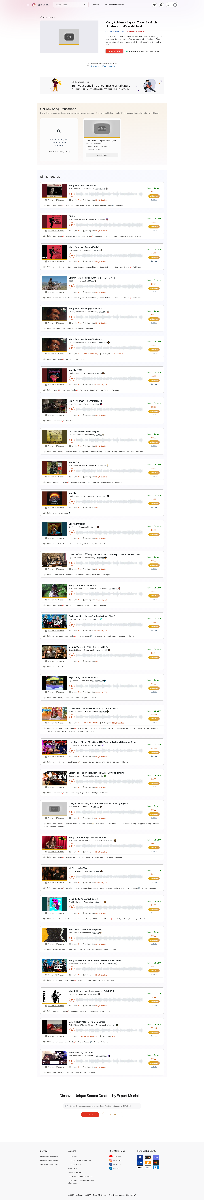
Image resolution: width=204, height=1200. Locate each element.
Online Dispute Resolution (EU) (80, 1176)
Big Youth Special (77, 523)
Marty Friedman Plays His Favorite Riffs (87, 837)
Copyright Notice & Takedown (79, 1160)
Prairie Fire (74, 462)
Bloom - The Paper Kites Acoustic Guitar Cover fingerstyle (96, 772)
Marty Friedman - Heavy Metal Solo (85, 400)
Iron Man (73, 493)
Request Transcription (49, 1160)
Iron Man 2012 (75, 370)
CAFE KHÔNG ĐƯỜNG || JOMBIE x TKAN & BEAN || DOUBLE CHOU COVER (104, 554)
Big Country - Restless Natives (83, 677)
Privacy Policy (73, 1168)
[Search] (85, 4)
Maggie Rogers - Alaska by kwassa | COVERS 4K (92, 991)
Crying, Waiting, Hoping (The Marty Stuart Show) (92, 616)
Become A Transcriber (49, 1164)
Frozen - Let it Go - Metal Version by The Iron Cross (93, 708)
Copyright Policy (74, 1164)
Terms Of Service (74, 1172)
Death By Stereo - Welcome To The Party (88, 646)
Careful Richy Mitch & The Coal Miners (87, 1022)
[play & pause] (71, 194)
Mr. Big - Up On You (78, 868)
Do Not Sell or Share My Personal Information (81, 1181)
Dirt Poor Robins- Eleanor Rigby (84, 431)
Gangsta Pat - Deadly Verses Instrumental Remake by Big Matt (99, 803)
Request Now (114, 51)
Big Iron (72, 216)
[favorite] (154, 4)
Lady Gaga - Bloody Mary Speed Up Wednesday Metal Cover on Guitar (102, 742)
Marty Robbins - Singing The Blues (85, 308)
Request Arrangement (49, 1156)
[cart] (161, 4)
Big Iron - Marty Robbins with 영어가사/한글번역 (92, 277)
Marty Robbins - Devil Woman (83, 185)
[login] (175, 5)
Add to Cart (154, 196)
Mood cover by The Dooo (81, 1052)
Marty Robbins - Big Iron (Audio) (84, 247)
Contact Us (72, 1156)
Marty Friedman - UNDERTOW (83, 585)
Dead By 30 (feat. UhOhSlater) (83, 899)
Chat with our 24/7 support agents (103, 66)
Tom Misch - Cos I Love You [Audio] (85, 929)
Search (90, 1115)
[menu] (28, 4)
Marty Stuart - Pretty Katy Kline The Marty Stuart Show (95, 960)
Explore (112, 1115)
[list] (168, 4)
